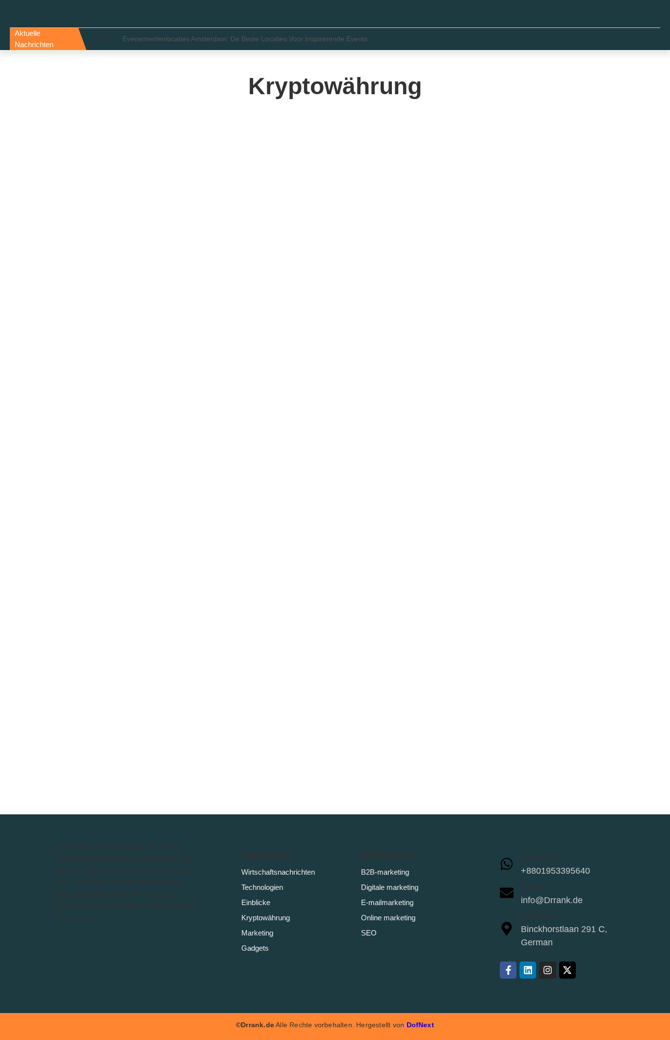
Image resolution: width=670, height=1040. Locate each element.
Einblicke (255, 902)
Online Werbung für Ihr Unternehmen (159, 277)
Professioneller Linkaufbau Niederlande (165, 524)
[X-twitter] (567, 970)
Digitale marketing (389, 887)
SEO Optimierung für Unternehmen (154, 334)
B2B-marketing (385, 872)
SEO (369, 933)
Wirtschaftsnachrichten (278, 872)
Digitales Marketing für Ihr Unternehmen (166, 221)
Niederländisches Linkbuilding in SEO (161, 647)
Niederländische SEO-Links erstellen (158, 580)
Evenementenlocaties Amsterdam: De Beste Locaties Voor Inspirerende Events (245, 39)
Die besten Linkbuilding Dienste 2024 (158, 713)
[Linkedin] (527, 970)
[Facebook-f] (508, 970)
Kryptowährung (265, 917)
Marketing (257, 933)
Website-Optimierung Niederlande (150, 457)
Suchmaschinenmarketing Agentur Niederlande (185, 390)
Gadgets (255, 948)
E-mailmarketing (387, 902)
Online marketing (388, 917)
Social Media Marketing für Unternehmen (168, 164)
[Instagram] (547, 970)
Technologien (262, 887)
